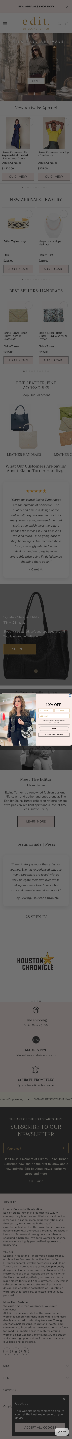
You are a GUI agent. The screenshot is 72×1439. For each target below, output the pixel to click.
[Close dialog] (70, 695)
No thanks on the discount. (54, 734)
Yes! (54, 728)
